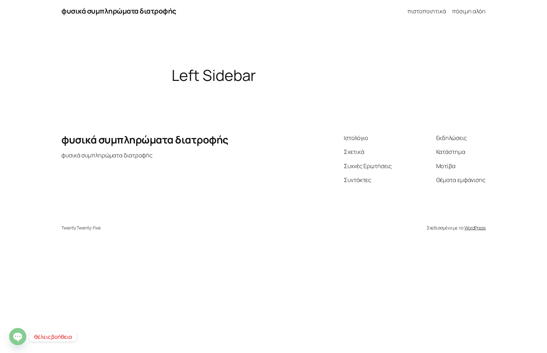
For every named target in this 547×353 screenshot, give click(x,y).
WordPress (475, 228)
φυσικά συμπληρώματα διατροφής (118, 11)
